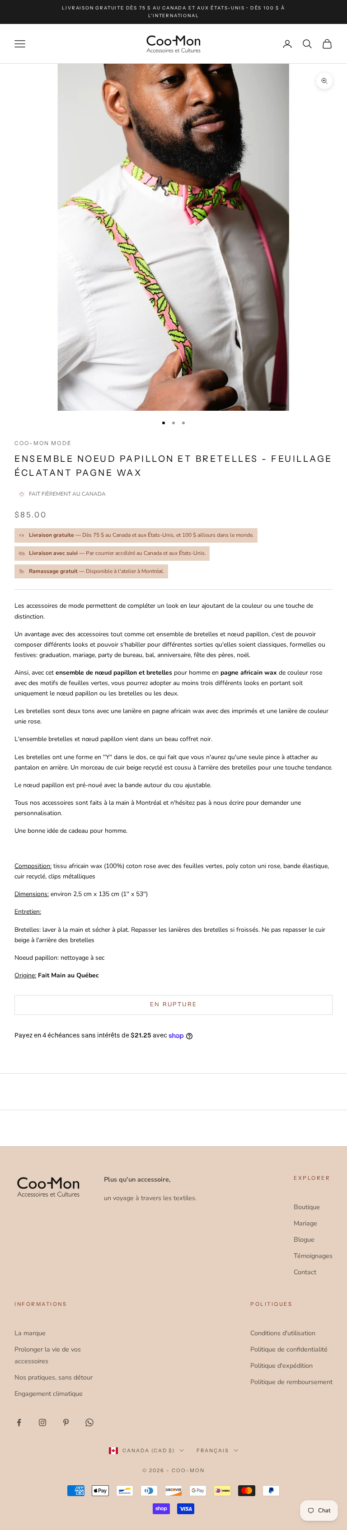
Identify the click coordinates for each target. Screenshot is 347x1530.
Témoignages (313, 1255)
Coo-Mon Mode (43, 443)
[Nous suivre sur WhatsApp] (89, 1422)
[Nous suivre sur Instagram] (42, 1422)
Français (213, 1450)
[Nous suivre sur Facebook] (18, 1422)
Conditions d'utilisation (282, 1333)
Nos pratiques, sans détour (53, 1377)
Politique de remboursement (291, 1381)
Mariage (305, 1223)
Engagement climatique (48, 1393)
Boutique (307, 1206)
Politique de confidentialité (289, 1349)
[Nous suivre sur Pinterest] (65, 1422)
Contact (305, 1272)
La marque (30, 1333)
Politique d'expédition (281, 1365)
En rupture (173, 1004)
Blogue (304, 1239)
